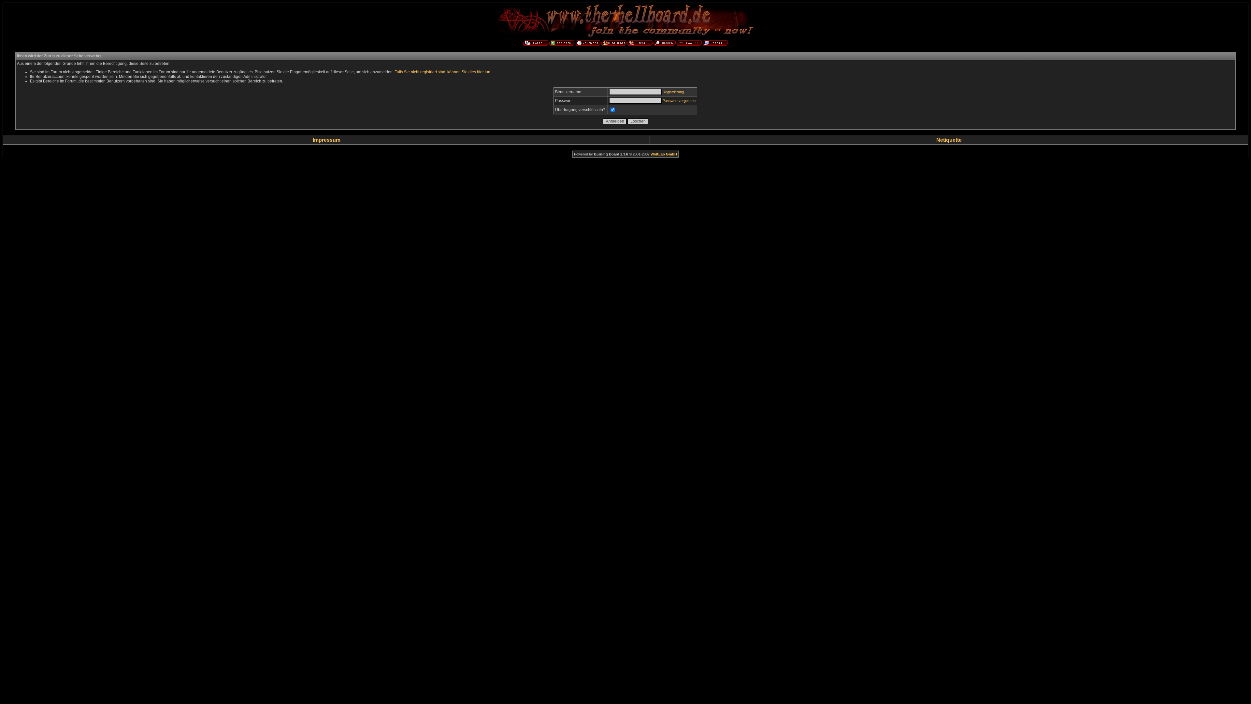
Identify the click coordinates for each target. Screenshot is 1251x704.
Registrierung (673, 92)
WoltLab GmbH (664, 154)
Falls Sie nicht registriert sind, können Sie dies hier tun (442, 72)
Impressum (326, 140)
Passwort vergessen (679, 101)
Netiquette (949, 140)
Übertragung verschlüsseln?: (580, 110)
